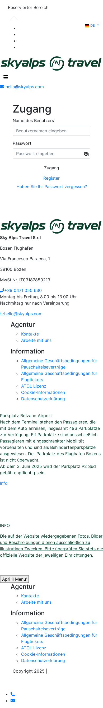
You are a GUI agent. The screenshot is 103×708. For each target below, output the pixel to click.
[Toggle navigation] (6, 77)
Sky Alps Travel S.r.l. (70, 671)
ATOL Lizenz (33, 386)
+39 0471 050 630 (23, 290)
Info (4, 483)
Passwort (22, 143)
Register (51, 178)
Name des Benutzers (33, 120)
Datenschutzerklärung (43, 398)
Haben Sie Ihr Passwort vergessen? (51, 186)
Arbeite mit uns (36, 340)
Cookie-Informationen (43, 392)
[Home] (51, 62)
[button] (92, 25)
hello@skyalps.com (23, 313)
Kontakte (30, 334)
